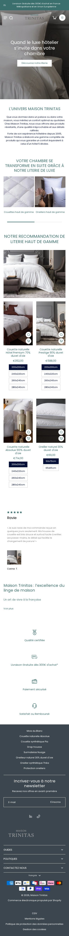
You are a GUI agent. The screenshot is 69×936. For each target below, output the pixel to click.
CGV (34, 913)
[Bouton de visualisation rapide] (28, 334)
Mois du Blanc (34, 730)
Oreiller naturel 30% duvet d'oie (51, 448)
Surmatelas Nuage (34, 752)
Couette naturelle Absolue (34, 736)
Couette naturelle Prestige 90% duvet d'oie (51, 353)
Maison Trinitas (38, 895)
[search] (11, 17)
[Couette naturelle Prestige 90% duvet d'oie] (50, 323)
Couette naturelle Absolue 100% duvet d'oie (18, 450)
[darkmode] (62, 17)
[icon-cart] (54, 17)
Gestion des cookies (34, 929)
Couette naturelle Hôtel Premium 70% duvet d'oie (18, 353)
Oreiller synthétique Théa (34, 762)
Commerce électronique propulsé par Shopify (34, 900)
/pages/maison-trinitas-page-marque (22, 11)
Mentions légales (34, 918)
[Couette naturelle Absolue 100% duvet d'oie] (18, 421)
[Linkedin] (30, 816)
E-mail (12, 802)
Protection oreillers (34, 768)
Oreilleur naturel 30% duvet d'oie (34, 757)
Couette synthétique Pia (34, 741)
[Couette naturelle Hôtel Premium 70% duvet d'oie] (18, 323)
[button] (28, 341)
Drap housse (34, 746)
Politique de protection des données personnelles (34, 924)
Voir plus (8, 608)
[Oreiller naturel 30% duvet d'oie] (50, 421)
